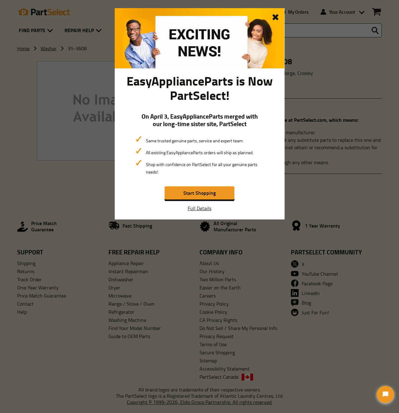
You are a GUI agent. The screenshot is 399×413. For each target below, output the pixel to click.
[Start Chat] (385, 394)
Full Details (199, 208)
